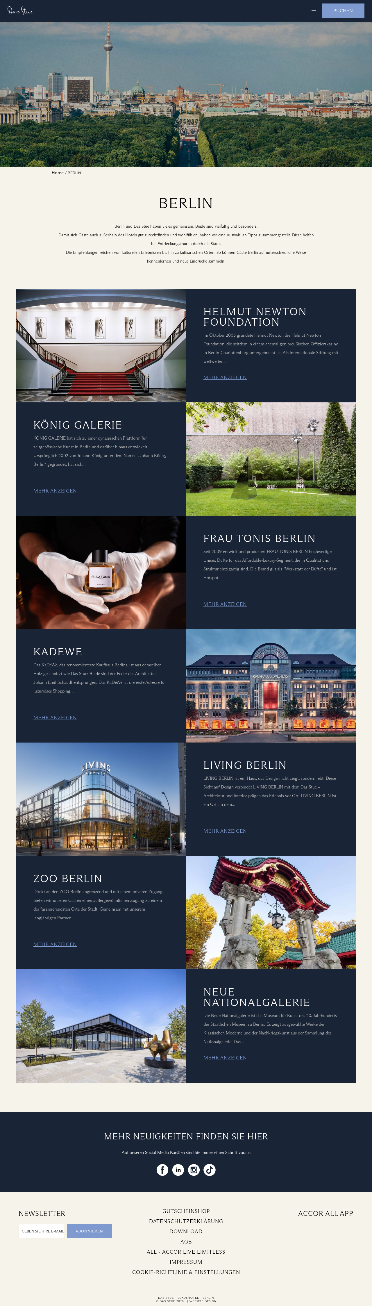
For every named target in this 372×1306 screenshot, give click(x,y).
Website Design (203, 1301)
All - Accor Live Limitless (186, 1252)
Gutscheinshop (186, 1211)
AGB (186, 1242)
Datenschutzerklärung (186, 1221)
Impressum (186, 1262)
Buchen (343, 10)
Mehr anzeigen (225, 377)
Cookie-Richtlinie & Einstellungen (186, 1272)
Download (186, 1231)
